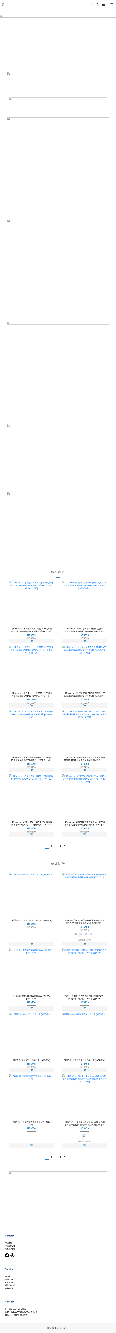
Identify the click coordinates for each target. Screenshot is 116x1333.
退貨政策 (9, 1288)
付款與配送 (10, 1285)
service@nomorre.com (16, 1314)
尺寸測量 (9, 1282)
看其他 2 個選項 (84, 1141)
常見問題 (9, 1279)
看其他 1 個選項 (84, 940)
